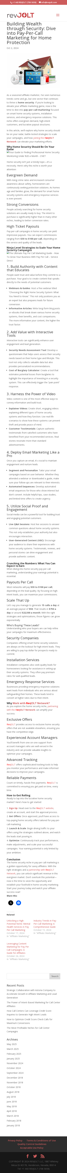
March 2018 (13, 1115)
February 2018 (14, 1120)
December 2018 (15, 1077)
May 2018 (12, 1106)
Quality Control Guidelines (31, 1144)
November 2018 (15, 1082)
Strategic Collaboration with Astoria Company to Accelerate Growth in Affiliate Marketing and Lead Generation (32, 994)
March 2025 (13, 1048)
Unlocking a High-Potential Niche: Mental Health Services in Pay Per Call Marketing (18, 925)
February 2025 (14, 1053)
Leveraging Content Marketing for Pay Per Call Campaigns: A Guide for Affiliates (18, 948)
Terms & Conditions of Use (41, 1140)
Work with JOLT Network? (31, 703)
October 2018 (14, 1087)
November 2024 (15, 1063)
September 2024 (15, 1072)
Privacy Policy (15, 1140)
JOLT (11, 724)
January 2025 (13, 1058)
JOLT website (44, 808)
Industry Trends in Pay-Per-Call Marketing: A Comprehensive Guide (45, 923)
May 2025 (12, 1044)
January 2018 (13, 1125)
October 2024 (14, 1068)
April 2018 (12, 1111)
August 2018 (13, 1091)
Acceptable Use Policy (31, 1147)
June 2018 (12, 1101)
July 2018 (11, 1096)
